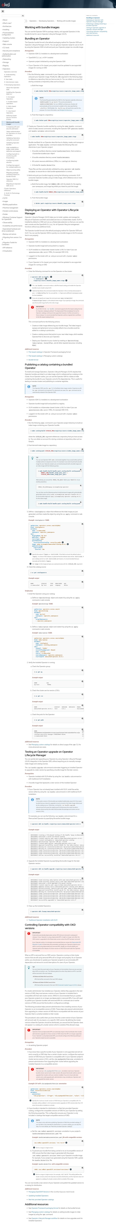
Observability (7, 223)
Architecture (7, 26)
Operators (33, 21)
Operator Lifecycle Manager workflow (44, 1218)
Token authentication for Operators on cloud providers (13, 133)
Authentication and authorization (9, 55)
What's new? (7, 23)
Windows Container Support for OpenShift (12, 218)
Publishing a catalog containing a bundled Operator (96, 24)
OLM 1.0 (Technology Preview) (12, 194)
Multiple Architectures (66, 110)
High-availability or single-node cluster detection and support (13, 149)
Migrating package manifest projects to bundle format (12, 174)
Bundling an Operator (93, 18)
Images (5, 201)
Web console (7, 44)
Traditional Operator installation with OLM (43, 920)
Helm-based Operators (11, 107)
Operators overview (10, 72)
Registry (6, 66)
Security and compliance (11, 51)
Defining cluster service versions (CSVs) (11, 117)
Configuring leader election (12, 161)
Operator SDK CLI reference (12, 180)
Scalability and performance (12, 226)
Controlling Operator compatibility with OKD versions (96, 32)
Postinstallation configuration (8, 34)
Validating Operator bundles (12, 144)
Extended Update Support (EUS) (67, 985)
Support (6, 41)
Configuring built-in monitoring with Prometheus (12, 156)
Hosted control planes (10, 211)
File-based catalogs (35, 352)
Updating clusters (9, 38)
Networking (7, 59)
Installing (6, 30)
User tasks (8, 79)
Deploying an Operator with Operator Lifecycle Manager (94, 21)
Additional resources (92, 35)
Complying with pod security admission (12, 128)
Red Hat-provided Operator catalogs (41, 1200)
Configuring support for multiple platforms (13, 166)
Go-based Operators (10, 98)
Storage (6, 62)
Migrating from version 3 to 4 (12, 238)
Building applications (10, 205)
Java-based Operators (10, 112)
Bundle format (33, 360)
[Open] (2, 11)
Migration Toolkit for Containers (9, 244)
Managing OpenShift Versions (39, 1192)
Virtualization (7, 251)
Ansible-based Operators (11, 103)
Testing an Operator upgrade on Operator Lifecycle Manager (96, 28)
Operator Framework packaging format (45, 1208)
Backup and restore (9, 234)
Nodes (5, 214)
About (5, 20)
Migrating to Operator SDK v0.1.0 (13, 185)
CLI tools (6, 48)
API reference (7, 248)
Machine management (10, 208)
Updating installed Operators (38, 1196)
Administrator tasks (11, 82)
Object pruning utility (13, 170)
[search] (23, 16)
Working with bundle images (12, 123)
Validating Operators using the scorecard (13, 139)
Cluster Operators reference (10, 189)
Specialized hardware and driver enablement (11, 230)
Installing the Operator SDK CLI (13, 93)
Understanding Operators (9, 75)
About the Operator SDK (12, 88)
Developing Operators (46, 21)
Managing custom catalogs (41, 745)
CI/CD (5, 198)
